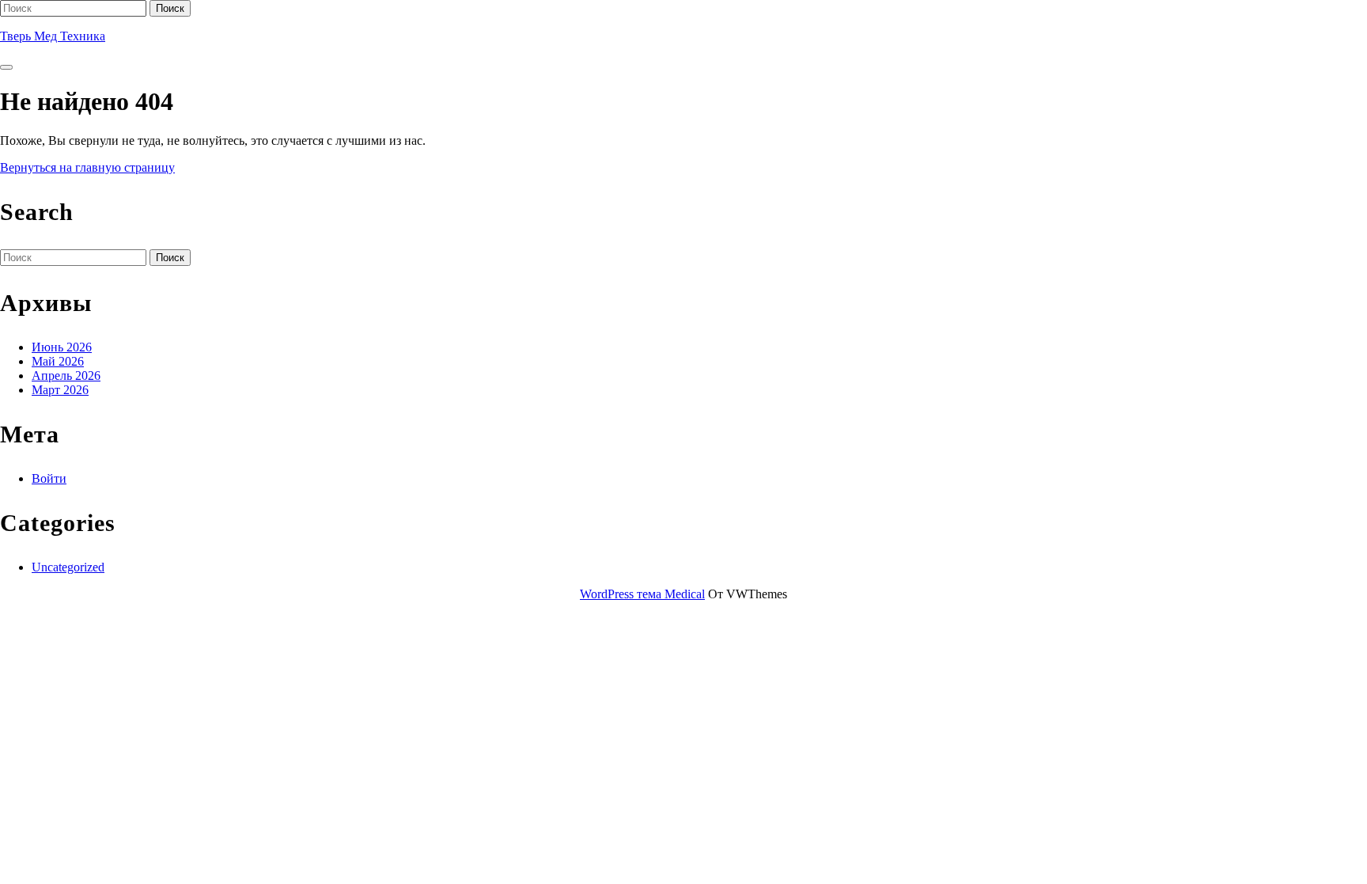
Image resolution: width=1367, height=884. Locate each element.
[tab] (6, 67)
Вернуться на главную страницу (87, 167)
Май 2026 (58, 361)
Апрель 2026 (66, 375)
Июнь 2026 (62, 347)
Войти (49, 478)
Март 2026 (60, 389)
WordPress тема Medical (642, 594)
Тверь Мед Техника (52, 36)
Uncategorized (68, 567)
